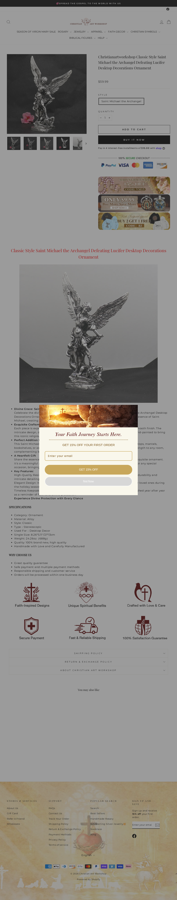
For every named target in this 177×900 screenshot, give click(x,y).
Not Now (88, 481)
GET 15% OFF (88, 469)
